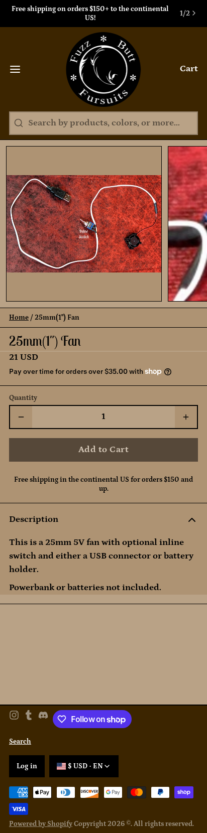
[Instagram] (14, 719)
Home (19, 318)
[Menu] (19, 69)
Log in (27, 766)
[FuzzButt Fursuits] (104, 69)
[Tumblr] (29, 719)
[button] (103, 450)
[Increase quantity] (186, 417)
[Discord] (43, 719)
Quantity (23, 398)
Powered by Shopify (40, 824)
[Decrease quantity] (21, 417)
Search (20, 742)
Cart (189, 69)
